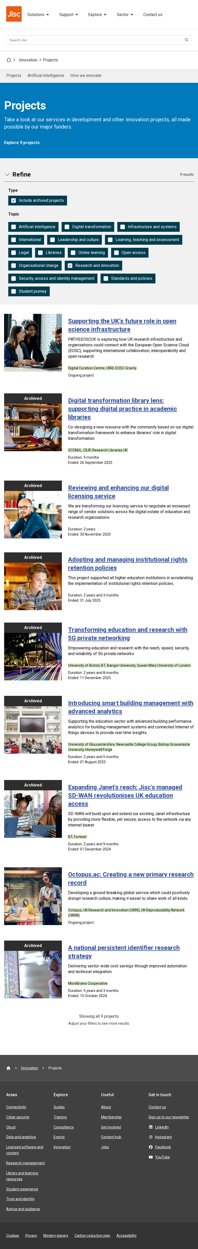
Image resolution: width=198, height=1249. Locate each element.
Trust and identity (20, 1199)
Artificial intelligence (46, 75)
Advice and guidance (23, 1209)
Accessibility (127, 1236)
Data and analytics (21, 1137)
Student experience (22, 1189)
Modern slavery (55, 1236)
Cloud (10, 1127)
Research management (25, 1163)
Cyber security (17, 1117)
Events (59, 1137)
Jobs (105, 1147)
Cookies (12, 1236)
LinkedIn (162, 1127)
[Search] (187, 40)
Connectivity (16, 1107)
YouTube (162, 1157)
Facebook (163, 1147)
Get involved (111, 1127)
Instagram (163, 1137)
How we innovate (85, 75)
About (106, 1107)
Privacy (31, 1236)
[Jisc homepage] (14, 14)
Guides (59, 1107)
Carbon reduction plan (92, 1236)
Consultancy (64, 1127)
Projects (50, 60)
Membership (111, 1117)
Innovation (28, 60)
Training (60, 1117)
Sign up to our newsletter (168, 1117)
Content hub (111, 1137)
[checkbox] (37, 200)
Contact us (152, 14)
